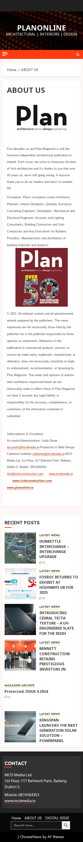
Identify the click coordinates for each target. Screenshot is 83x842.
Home (16, 818)
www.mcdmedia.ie (61, 474)
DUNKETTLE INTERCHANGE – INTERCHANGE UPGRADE (54, 549)
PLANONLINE (41, 28)
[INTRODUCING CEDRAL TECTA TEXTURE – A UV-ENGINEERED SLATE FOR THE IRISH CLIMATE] (20, 619)
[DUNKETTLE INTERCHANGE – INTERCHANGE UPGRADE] (20, 548)
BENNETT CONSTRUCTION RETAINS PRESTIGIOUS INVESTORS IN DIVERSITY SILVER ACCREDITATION (55, 664)
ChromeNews (31, 836)
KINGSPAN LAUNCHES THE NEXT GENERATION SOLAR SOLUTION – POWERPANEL (58, 730)
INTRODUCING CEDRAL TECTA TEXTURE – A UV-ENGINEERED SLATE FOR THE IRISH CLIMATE (56, 625)
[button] (78, 54)
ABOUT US (33, 818)
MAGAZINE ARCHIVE (19, 686)
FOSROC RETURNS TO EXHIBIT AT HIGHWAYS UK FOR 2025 (58, 585)
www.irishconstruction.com (32, 480)
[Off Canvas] (5, 54)
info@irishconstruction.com (25, 474)
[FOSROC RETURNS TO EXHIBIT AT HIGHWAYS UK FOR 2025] (20, 583)
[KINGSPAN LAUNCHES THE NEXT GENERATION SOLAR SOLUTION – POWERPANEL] (20, 726)
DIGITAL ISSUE (57, 818)
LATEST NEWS (49, 535)
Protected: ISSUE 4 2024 (26, 691)
